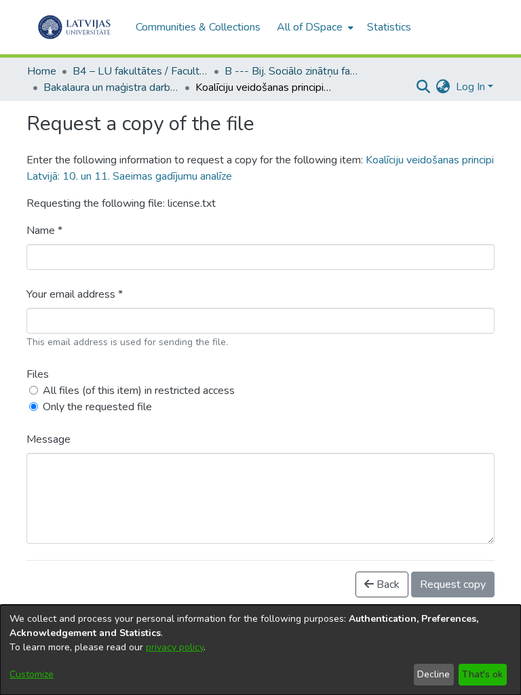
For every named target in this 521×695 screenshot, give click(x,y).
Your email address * (74, 294)
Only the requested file (97, 406)
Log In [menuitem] (470, 86)
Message (48, 439)
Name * (44, 230)
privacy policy (175, 647)
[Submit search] (423, 87)
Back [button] (387, 584)
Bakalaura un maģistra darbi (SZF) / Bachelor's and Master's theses (111, 87)
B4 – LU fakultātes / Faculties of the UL (140, 71)
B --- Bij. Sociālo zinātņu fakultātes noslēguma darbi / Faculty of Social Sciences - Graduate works (292, 71)
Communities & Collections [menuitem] (198, 27)
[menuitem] (313, 27)
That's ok (482, 674)
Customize (31, 674)
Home (41, 71)
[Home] (74, 27)
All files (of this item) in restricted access (139, 390)
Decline (433, 674)
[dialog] (260, 650)
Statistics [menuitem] (389, 27)
